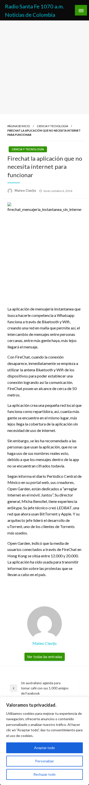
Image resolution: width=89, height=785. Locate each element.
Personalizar (44, 761)
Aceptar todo (44, 748)
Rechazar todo (44, 774)
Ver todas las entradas (44, 657)
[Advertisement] (44, 67)
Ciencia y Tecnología (52, 126)
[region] (44, 741)
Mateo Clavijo (26, 190)
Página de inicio (18, 126)
